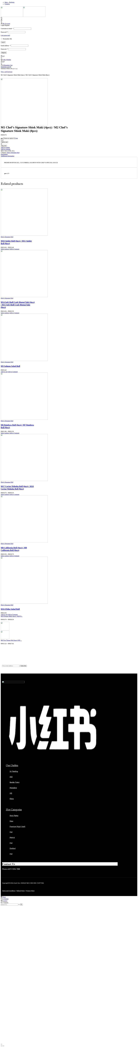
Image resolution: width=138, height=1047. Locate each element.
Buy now (4, 145)
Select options (5, 249)
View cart (3, 72)
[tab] (69, 154)
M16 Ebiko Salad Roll (10, 609)
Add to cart (5, 142)
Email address (6, 45)
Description (4, 154)
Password (4, 32)
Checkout (9, 72)
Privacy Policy (30, 891)
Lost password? (5, 35)
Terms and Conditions (8, 891)
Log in (3, 42)
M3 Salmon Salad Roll (10, 366)
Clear (16, 138)
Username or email (7, 28)
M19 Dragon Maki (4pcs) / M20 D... (12, 616)
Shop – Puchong (9, 2)
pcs (2, 138)
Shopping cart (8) (6, 67)
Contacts (7, 4)
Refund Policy (21, 891)
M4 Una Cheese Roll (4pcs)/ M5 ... (11, 640)
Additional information (7, 156)
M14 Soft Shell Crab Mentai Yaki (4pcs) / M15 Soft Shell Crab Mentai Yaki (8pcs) (18, 304)
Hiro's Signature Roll (13, 152)
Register (4, 52)
